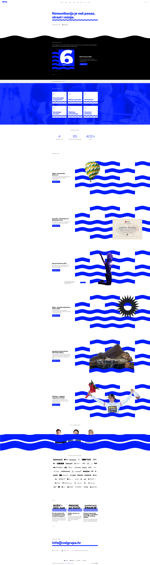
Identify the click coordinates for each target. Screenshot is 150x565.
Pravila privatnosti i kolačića (69, 563)
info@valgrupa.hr (66, 543)
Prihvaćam (82, 282)
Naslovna (61, 2)
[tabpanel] (59, 515)
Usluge (66, 2)
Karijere (81, 2)
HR (144, 2)
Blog (77, 2)
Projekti (70, 2)
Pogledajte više (83, 64)
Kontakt (88, 2)
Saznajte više (64, 81)
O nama (74, 2)
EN (146, 2)
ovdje (69, 283)
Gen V (85, 2)
